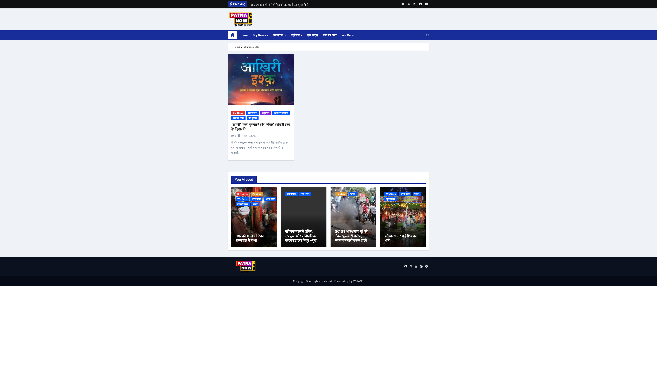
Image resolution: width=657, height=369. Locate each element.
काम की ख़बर (330, 35)
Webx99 (358, 281)
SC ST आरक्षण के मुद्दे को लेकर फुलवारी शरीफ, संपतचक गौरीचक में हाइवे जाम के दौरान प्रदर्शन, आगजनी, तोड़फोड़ (351, 240)
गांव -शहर (305, 193)
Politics (256, 193)
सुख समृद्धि (312, 35)
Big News (260, 35)
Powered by (341, 281)
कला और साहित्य (281, 112)
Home (244, 35)
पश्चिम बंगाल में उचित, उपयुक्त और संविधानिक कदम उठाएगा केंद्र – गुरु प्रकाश (301, 238)
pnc (234, 135)
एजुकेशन (295, 35)
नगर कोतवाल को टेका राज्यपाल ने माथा (250, 238)
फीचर (255, 204)
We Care (348, 35)
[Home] (232, 35)
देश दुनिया (278, 35)
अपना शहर (252, 112)
